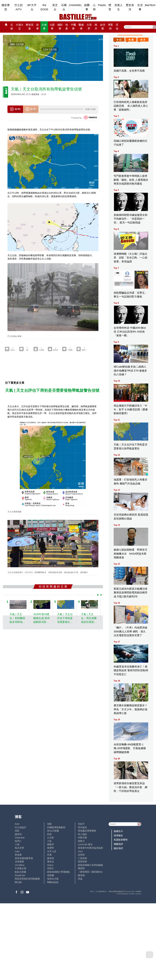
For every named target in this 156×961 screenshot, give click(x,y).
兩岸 (96, 26)
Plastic (102, 5)
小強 (17, 844)
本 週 (131, 39)
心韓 (94, 7)
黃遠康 (18, 854)
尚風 (49, 854)
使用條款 (118, 835)
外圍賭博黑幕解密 (56, 827)
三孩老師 (82, 858)
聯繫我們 (118, 844)
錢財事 (60, 26)
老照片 (50, 868)
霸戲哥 (50, 844)
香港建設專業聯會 (87, 830)
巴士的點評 (20, 827)
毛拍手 (81, 824)
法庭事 (52, 26)
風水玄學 (19, 848)
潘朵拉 (50, 861)
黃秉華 (50, 848)
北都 (11, 26)
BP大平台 (32, 7)
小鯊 (49, 841)
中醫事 (73, 26)
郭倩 (49, 834)
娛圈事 (87, 7)
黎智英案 (30, 26)
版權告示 (118, 831)
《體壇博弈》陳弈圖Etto (90, 872)
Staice (50, 865)
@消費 (102, 26)
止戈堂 (50, 837)
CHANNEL (75, 5)
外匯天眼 (82, 837)
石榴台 (64, 7)
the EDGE (44, 7)
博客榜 (110, 26)
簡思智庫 (82, 861)
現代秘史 (82, 827)
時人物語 (82, 834)
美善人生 (118, 7)
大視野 (89, 26)
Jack (80, 851)
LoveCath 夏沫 (85, 844)
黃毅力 (81, 841)
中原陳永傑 (20, 868)
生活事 (140, 7)
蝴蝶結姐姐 (52, 882)
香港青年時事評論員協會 (90, 848)
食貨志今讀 (52, 878)
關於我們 (118, 848)
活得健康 (19, 861)
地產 (66, 26)
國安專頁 (6, 7)
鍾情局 (18, 834)
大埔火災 (19, 26)
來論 (80, 878)
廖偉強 (50, 858)
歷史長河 (130, 7)
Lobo (17, 851)
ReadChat (20, 875)
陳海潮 (81, 875)
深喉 (49, 824)
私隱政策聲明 (121, 839)
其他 (117, 26)
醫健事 (81, 26)
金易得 (81, 854)
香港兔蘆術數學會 (24, 858)
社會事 (44, 26)
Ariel (17, 824)
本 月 (142, 39)
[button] (97, 595)
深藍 (17, 830)
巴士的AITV (18, 7)
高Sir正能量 (53, 830)
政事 (37, 26)
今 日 (119, 39)
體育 (109, 7)
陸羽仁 (18, 841)
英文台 (55, 7)
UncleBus (20, 865)
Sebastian (20, 837)
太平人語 (51, 851)
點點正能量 (20, 872)
